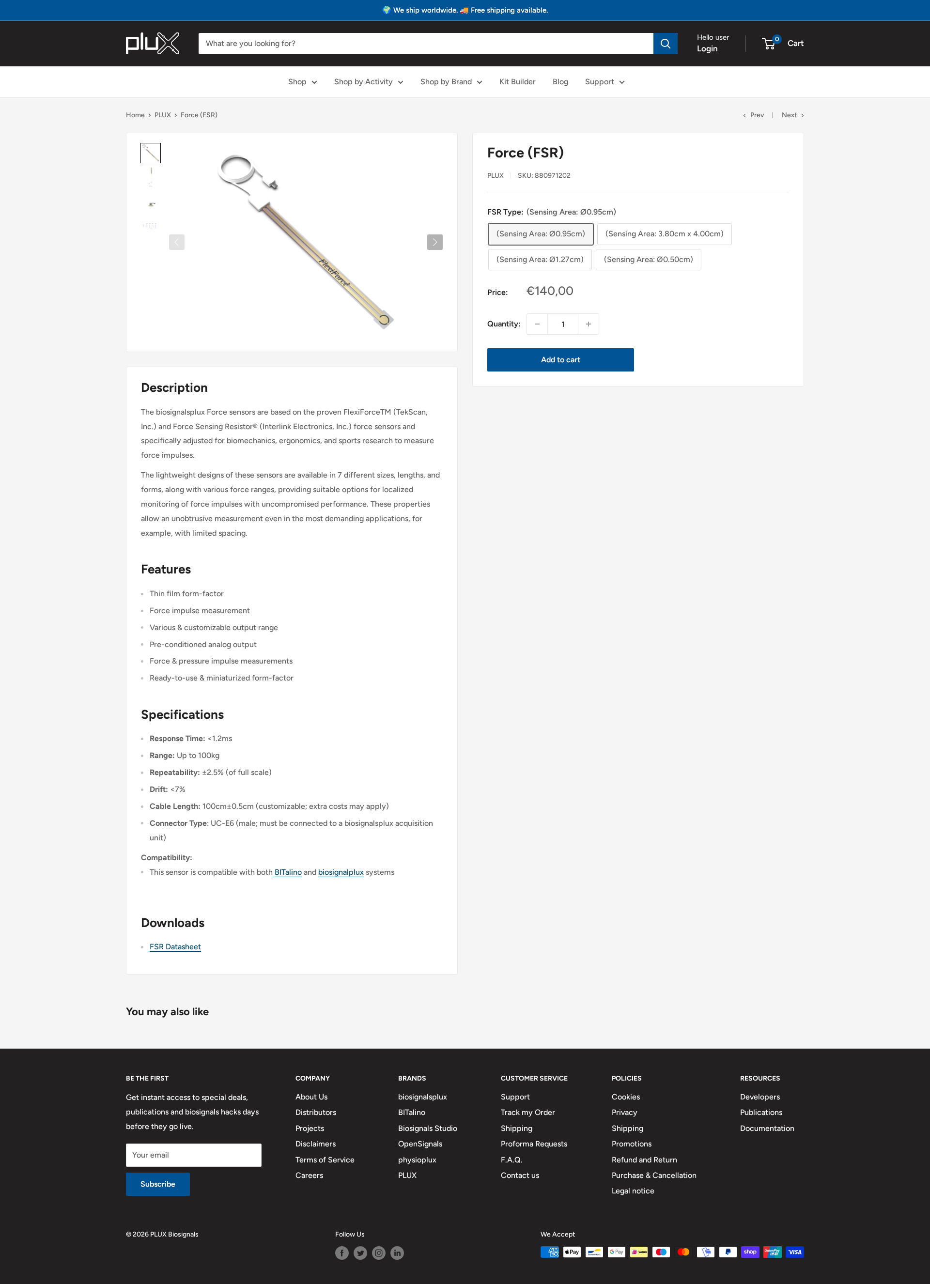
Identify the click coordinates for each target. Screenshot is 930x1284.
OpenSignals (420, 1143)
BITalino (288, 872)
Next (789, 115)
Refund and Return (644, 1159)
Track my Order (528, 1112)
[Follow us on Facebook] (342, 1253)
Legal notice (633, 1190)
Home (135, 115)
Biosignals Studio (427, 1128)
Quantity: (504, 323)
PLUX (163, 115)
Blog (560, 81)
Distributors (315, 1112)
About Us (311, 1096)
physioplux (417, 1159)
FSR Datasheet (175, 946)
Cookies (626, 1096)
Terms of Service (325, 1159)
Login (707, 48)
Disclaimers (315, 1143)
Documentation (767, 1128)
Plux (495, 175)
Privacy (624, 1112)
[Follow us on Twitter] (360, 1253)
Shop (297, 81)
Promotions (631, 1143)
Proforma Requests (534, 1143)
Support (599, 81)
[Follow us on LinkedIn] (397, 1253)
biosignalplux (341, 872)
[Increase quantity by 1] (588, 324)
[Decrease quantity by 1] (537, 324)
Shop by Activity (363, 81)
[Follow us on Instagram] (379, 1253)
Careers (309, 1175)
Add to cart (560, 359)
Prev (757, 115)
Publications (761, 1112)
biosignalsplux (422, 1096)
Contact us (520, 1175)
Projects (309, 1128)
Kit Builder (517, 81)
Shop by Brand (446, 81)
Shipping (516, 1128)
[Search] (665, 43)
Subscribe (157, 1184)
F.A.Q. (512, 1159)
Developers (760, 1096)
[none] (150, 153)
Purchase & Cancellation (654, 1175)
